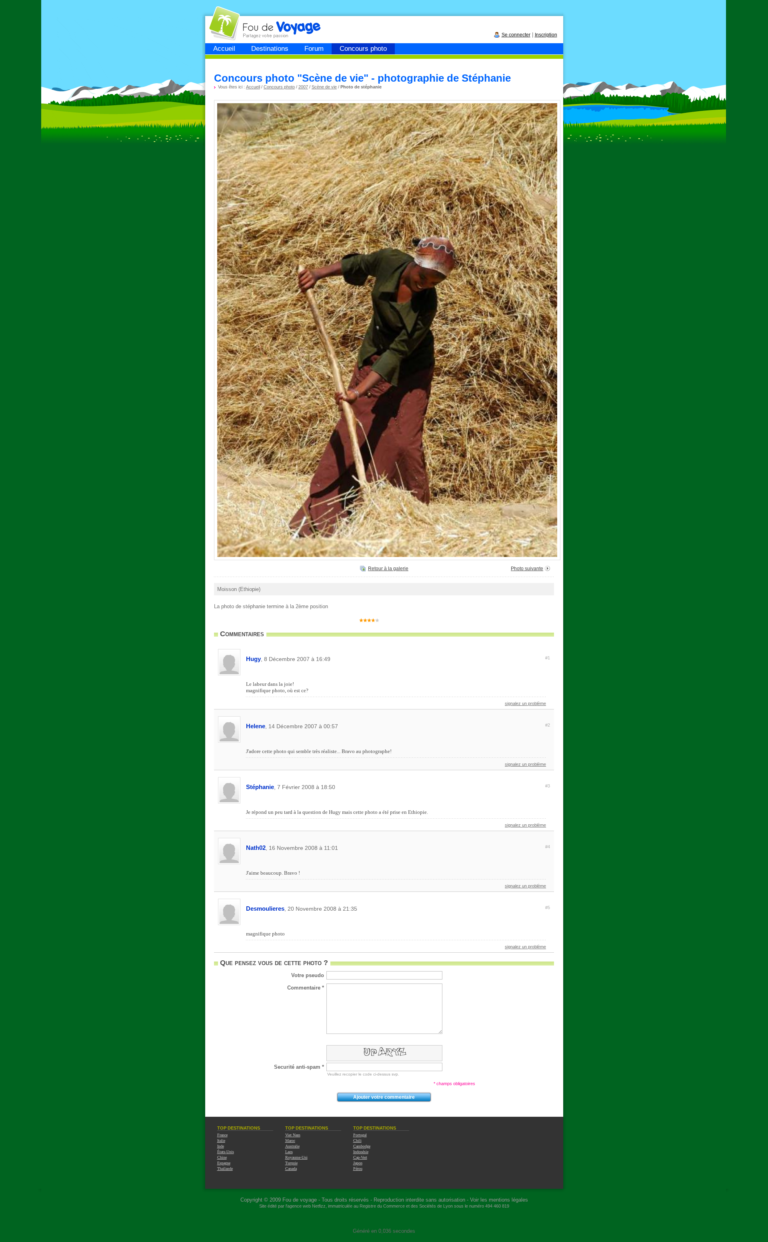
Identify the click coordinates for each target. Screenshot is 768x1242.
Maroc (290, 1140)
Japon (357, 1163)
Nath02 (398, 847)
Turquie (291, 1163)
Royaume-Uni (296, 1157)
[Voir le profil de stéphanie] (229, 802)
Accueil (224, 48)
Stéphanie (398, 786)
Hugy (398, 658)
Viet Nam (292, 1135)
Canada (291, 1168)
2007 (303, 86)
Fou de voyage (299, 1200)
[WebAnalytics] (384, 1219)
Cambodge (361, 1146)
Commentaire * (305, 988)
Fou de (235, 19)
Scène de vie (324, 86)
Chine (222, 1157)
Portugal (360, 1135)
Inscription (546, 35)
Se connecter (516, 35)
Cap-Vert (360, 1157)
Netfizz (319, 1206)
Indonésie (360, 1152)
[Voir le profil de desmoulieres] (229, 923)
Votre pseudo (307, 975)
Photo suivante (527, 568)
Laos (289, 1152)
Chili (357, 1140)
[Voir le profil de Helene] (229, 741)
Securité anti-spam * (299, 1067)
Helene (398, 726)
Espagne (223, 1163)
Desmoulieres (398, 908)
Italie (221, 1140)
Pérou (357, 1168)
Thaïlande (225, 1168)
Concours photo (363, 48)
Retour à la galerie (388, 568)
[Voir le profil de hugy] (229, 674)
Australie (292, 1146)
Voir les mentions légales (499, 1200)
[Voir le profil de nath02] (229, 863)
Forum (314, 48)
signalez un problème (525, 703)
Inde (220, 1146)
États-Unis (225, 1152)
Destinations (269, 48)
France (222, 1135)
